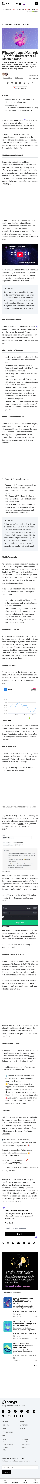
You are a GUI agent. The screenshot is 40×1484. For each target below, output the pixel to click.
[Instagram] (9, 1411)
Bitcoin (15, 644)
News (22, 1421)
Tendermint (6, 329)
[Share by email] (16, 83)
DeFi (30, 1089)
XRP (30, 9)
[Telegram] (21, 1416)
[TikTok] (3, 1416)
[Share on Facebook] (20, 83)
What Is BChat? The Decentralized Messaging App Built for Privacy (25, 1345)
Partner (5, 1421)
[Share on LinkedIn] (12, 83)
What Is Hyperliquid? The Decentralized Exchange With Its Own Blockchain (24, 1323)
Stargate (34, 401)
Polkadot (27, 423)
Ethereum (5, 644)
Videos (22, 1428)
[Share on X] (8, 83)
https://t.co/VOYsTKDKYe (12, 1163)
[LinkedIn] (21, 1411)
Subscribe (6, 1472)
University (24, 1425)
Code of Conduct (8, 1444)
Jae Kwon (31, 329)
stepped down (17, 340)
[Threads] (15, 1411)
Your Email (9, 1223)
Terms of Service (26, 1442)
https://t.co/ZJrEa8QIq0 (10, 1155)
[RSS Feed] (34, 1411)
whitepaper (6, 1134)
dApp (31, 1056)
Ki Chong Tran (19, 78)
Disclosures (25, 1439)
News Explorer (7, 1432)
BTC (3, 9)
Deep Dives (5, 1425)
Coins (4, 1428)
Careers (24, 1447)
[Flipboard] (15, 1416)
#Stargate (20, 1160)
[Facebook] (27, 1411)
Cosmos (31, 145)
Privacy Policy (26, 1444)
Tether (20, 824)
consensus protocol (25, 485)
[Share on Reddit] (24, 83)
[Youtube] (9, 1416)
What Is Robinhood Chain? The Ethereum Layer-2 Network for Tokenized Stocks (23, 1300)
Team (4, 1439)
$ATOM (5, 1145)
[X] (3, 1411)
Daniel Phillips (7, 78)
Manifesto (6, 1442)
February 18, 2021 (9, 1170)
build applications (12, 499)
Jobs (4, 1450)
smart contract (28, 1100)
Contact (5, 1447)
